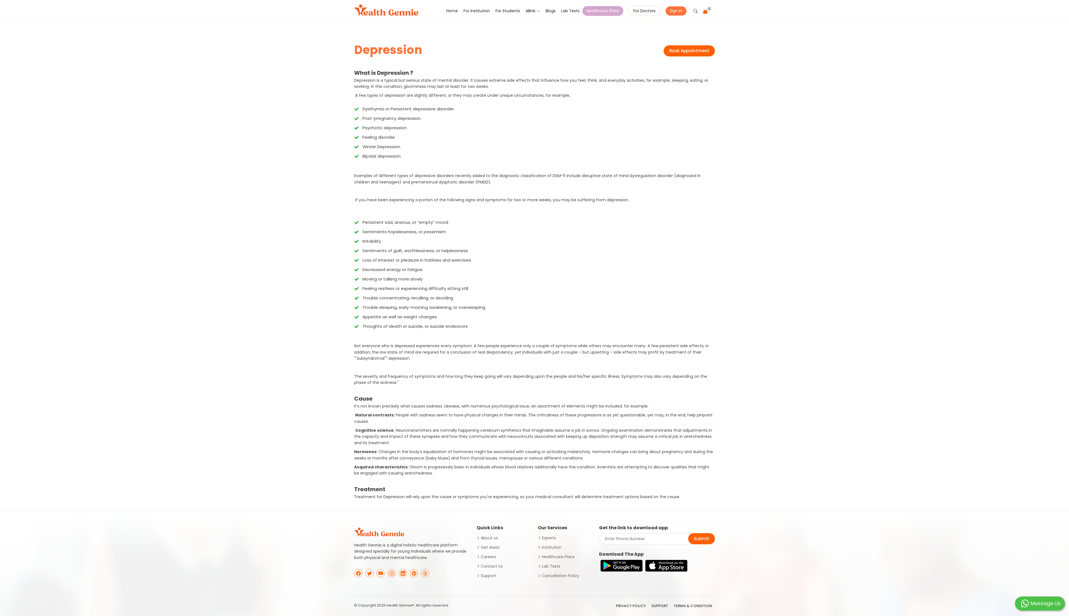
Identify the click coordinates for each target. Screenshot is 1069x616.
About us (489, 538)
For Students (508, 11)
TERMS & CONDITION (693, 605)
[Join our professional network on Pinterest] (414, 573)
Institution (552, 547)
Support (488, 576)
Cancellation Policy (560, 576)
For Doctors (644, 11)
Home (452, 11)
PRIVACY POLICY (631, 605)
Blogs (551, 11)
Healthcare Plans (603, 11)
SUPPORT (659, 605)
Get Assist (490, 547)
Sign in (676, 11)
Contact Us (492, 566)
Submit (701, 539)
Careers (488, 557)
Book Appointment (689, 51)
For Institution (477, 11)
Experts (549, 538)
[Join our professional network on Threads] (425, 573)
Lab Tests (570, 11)
